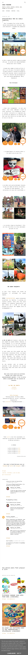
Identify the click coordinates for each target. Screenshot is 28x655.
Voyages (8, 10)
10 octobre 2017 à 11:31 (16, 528)
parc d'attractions (6, 474)
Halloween (9, 472)
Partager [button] (4, 599)
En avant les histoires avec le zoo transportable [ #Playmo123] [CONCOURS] (13, 629)
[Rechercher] (25, 2)
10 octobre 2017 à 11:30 (16, 505)
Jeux (3, 10)
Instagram (14, 388)
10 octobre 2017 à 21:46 (18, 540)
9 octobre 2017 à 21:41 (12, 500)
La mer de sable (16, 472)
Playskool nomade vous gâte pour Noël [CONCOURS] (12, 596)
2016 (19, 449)
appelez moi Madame (15, 487)
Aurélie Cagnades (10, 516)
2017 (19, 448)
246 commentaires (11, 633)
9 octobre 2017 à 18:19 (16, 488)
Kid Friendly (9, 540)
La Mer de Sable (14, 385)
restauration (10, 298)
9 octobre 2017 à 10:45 (12, 482)
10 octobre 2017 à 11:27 (12, 517)
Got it (19, 653)
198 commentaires (11, 599)
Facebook (14, 387)
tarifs (8, 437)
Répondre (8, 496)
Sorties (13, 10)
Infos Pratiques (14, 395)
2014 (19, 453)
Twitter (11, 465)
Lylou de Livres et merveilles (14, 481)
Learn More (11, 653)
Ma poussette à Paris (11, 499)
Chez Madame (6, 5)
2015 (19, 451)
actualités (8, 401)
